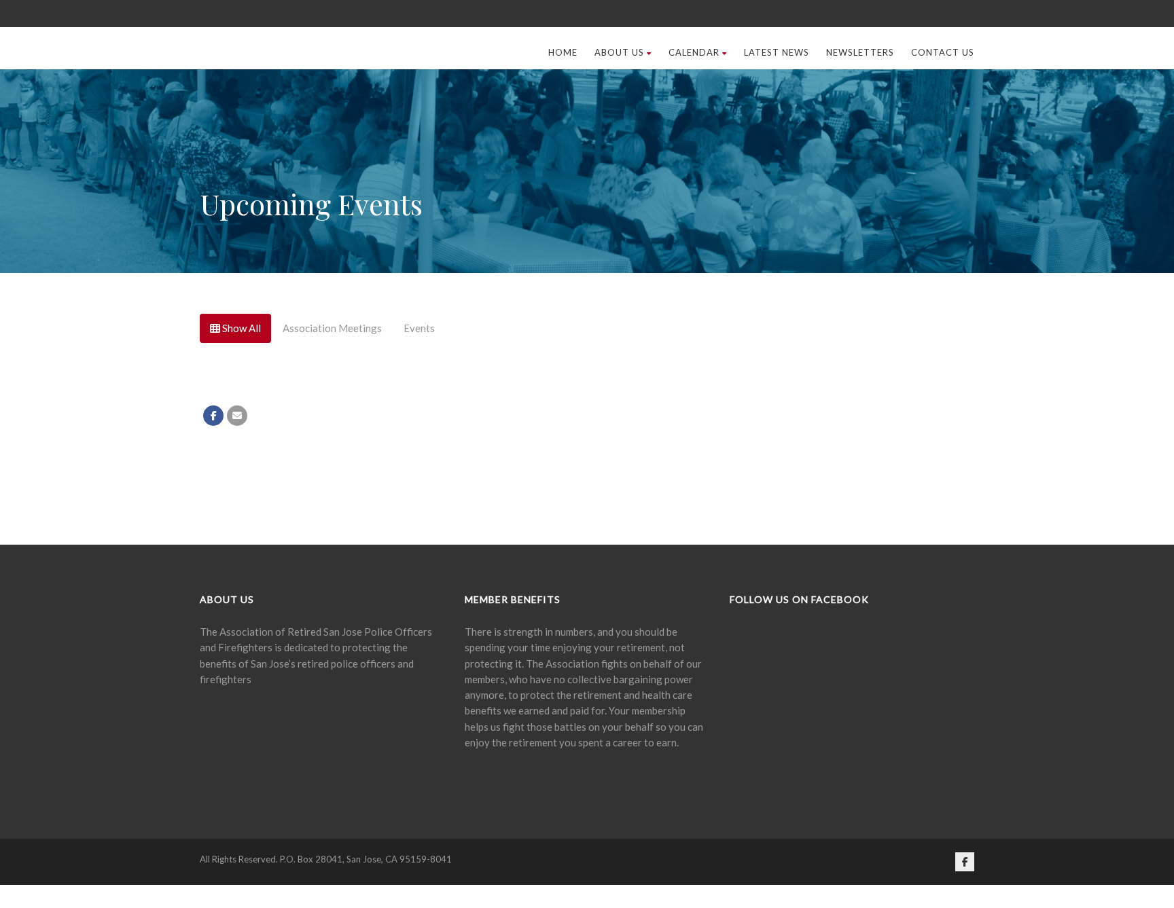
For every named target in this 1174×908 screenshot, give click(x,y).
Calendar (694, 212)
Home (562, 212)
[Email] (237, 576)
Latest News (776, 212)
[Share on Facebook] (213, 576)
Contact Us (942, 212)
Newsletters (860, 212)
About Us (619, 212)
